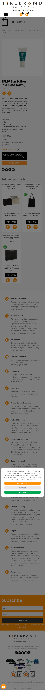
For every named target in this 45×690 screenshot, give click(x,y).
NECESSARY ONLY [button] (22, 483)
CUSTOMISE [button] (22, 488)
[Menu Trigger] (6, 14)
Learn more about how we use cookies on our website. (25, 478)
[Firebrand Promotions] (22, 7)
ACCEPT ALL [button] (22, 492)
